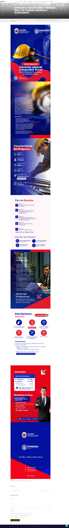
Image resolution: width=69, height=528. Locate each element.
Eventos (35, 1)
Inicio (17, 1)
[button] (66, 525)
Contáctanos (51, 1)
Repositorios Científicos (44, 1)
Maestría (16, 14)
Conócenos (20, 1)
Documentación (30, 1)
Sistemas (25, 1)
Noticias (38, 1)
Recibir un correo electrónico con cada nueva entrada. (18, 517)
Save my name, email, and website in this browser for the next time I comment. (21, 513)
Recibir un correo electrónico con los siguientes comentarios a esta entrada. (21, 515)
